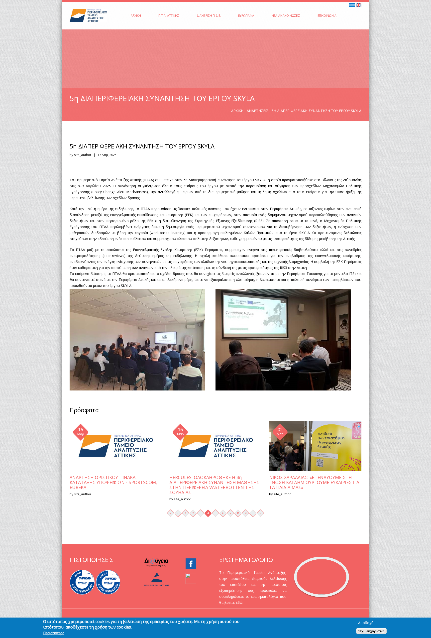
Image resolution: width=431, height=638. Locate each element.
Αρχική (136, 15)
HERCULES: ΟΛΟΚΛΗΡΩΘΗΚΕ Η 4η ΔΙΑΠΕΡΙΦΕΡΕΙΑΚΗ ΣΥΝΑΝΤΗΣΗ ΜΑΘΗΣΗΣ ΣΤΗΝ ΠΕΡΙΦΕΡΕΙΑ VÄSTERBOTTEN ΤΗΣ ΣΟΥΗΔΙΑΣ (214, 484)
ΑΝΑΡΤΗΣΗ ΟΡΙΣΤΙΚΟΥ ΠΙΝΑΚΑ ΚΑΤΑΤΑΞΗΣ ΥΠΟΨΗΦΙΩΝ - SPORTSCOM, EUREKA (113, 482)
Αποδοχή (365, 623)
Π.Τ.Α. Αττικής (168, 15)
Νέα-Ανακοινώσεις (286, 15)
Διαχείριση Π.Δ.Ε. (209, 15)
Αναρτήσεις (257, 110)
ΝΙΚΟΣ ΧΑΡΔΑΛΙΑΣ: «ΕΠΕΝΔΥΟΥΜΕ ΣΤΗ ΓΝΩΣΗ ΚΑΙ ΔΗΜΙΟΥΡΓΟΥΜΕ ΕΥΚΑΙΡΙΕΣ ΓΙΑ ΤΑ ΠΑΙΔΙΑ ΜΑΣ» (314, 482)
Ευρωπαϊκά (246, 15)
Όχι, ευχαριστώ (371, 631)
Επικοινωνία (327, 15)
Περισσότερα (53, 633)
